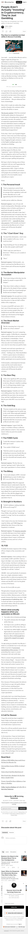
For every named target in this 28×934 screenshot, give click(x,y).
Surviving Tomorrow (7, 789)
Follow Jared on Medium (8, 787)
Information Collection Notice (17, 813)
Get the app (22, 927)
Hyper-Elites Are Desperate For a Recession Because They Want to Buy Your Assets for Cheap (10, 873)
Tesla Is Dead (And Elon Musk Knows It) (12, 772)
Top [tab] (3, 852)
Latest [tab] (7, 852)
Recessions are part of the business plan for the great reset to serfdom (10, 877)
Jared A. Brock (8, 26)
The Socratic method (7, 113)
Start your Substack (10, 927)
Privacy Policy (19, 919)
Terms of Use (21, 812)
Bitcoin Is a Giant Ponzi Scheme (10, 66)
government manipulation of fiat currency (10, 649)
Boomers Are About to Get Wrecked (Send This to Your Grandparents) (9, 858)
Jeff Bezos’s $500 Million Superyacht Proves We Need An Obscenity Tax (13, 761)
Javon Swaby (16, 53)
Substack (6, 930)
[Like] (2, 31)
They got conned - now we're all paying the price (9, 862)
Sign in (24, 2)
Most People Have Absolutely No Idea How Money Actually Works (13, 777)
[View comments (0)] (6, 31)
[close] (23, 883)
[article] (14, 861)
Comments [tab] (5, 832)
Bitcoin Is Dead (22, 62)
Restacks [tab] (11, 832)
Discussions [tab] (13, 852)
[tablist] (8, 832)
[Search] (25, 851)
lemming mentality (20, 531)
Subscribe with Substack (15, 913)
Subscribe (19, 2)
